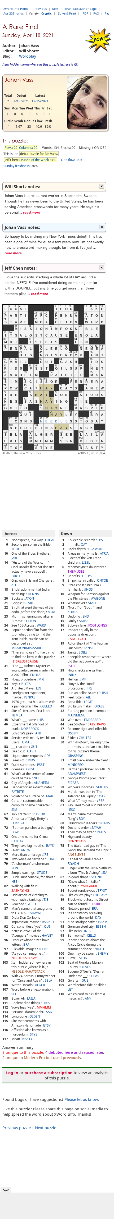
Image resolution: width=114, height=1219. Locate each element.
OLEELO (46, 706)
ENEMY (103, 953)
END (85, 616)
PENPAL (29, 697)
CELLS (91, 935)
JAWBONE (97, 598)
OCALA (85, 967)
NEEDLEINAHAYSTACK (28, 971)
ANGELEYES (76, 854)
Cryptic (46, 13)
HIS (41, 719)
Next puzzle (45, 1127)
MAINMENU (77, 715)
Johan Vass (19, 80)
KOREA (73, 612)
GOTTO (32, 904)
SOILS (83, 652)
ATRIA (104, 553)
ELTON (31, 621)
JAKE (14, 558)
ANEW (25, 850)
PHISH (103, 693)
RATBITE (17, 791)
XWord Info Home (15, 9)
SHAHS (104, 823)
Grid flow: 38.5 (71, 160)
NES (14, 881)
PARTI (15, 576)
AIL (88, 697)
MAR (49, 796)
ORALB (99, 706)
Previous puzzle (16, 1127)
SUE (85, 980)
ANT (38, 733)
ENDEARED (92, 719)
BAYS (50, 845)
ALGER (40, 985)
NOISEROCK (30, 728)
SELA (48, 980)
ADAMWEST (77, 773)
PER (101, 800)
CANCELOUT (77, 639)
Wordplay (27, 56)
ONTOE (102, 580)
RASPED (48, 922)
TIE (45, 899)
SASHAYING (20, 890)
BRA (26, 944)
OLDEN (34, 1016)
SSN (49, 1012)
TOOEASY (100, 895)
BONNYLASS (77, 841)
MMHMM (44, 1007)
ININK (72, 675)
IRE (45, 854)
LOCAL (50, 540)
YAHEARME (89, 886)
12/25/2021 (40, 101)
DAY (98, 917)
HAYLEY (47, 935)
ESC (72, 809)
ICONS (44, 949)
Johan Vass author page (80, 9)
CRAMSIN (95, 549)
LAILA (31, 998)
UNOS (88, 589)
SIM (14, 809)
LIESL (86, 562)
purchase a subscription (48, 1072)
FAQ (96, 13)
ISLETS (26, 684)
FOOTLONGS (97, 625)
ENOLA (35, 675)
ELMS (95, 976)
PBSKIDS (96, 904)
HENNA (33, 594)
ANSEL (90, 648)
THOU (15, 549)
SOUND (96, 877)
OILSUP (31, 769)
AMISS (84, 621)
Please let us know (81, 1099)
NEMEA (17, 715)
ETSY (47, 1025)
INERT (88, 931)
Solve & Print (67, 13)
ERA (95, 908)
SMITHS (102, 787)
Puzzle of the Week (35, 160)
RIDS (31, 760)
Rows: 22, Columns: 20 (21, 147)
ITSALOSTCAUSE (25, 661)
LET (70, 989)
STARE (29, 603)
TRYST (102, 890)
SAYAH (96, 827)
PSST (41, 764)
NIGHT (99, 949)
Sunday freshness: (16, 166)
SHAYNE (36, 913)
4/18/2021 (21, 101)
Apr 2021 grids (13, 13)
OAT (84, 544)
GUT (34, 746)
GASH (31, 751)
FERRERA (17, 823)
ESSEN (101, 926)
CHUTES (85, 737)
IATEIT (72, 666)
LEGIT (88, 702)
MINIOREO (76, 764)
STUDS (42, 872)
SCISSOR (38, 814)
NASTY (27, 1039)
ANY (88, 998)
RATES (101, 832)
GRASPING (76, 755)
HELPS (87, 576)
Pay (106, 13)
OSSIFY (73, 733)
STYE (33, 1034)
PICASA (73, 782)
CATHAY (17, 841)
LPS (100, 540)
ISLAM (102, 922)
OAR (102, 796)
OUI (47, 926)
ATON (29, 598)
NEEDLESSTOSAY (24, 958)
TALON (82, 958)
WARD (41, 625)
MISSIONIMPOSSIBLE (27, 648)
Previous (40, 9)
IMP (83, 679)
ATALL (92, 603)
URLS (46, 1003)
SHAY (51, 859)
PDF (85, 13)
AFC (14, 585)
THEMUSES (76, 571)
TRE (90, 688)
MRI (41, 679)
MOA (51, 612)
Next (55, 9)
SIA (104, 872)
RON (14, 868)
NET (37, 778)
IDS (48, 755)
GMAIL (27, 742)
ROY (82, 818)
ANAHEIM (41, 782)
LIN (38, 688)
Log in (12, 1072)
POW (15, 832)
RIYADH (73, 863)
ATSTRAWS (98, 724)
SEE (14, 994)
